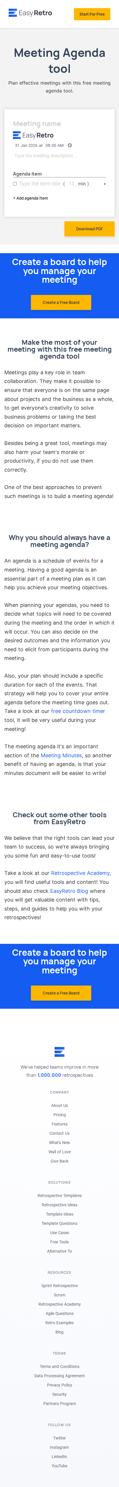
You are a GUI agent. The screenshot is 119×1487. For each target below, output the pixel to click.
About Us (59, 1105)
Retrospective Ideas (59, 1205)
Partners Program (59, 1403)
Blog (59, 1332)
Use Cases (59, 1232)
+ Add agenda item (30, 198)
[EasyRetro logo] (30, 13)
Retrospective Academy (80, 873)
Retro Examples (59, 1322)
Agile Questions (60, 1313)
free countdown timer (78, 711)
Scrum (59, 1295)
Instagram (59, 1447)
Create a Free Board (61, 302)
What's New (59, 1142)
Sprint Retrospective (59, 1285)
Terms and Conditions (59, 1366)
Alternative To (59, 1251)
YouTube (59, 1466)
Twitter (59, 1438)
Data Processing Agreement (59, 1375)
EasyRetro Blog (69, 891)
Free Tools (59, 1242)
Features (60, 1124)
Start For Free (92, 14)
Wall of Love (60, 1152)
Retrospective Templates (60, 1195)
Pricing (59, 1114)
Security (59, 1394)
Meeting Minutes (61, 755)
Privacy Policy (59, 1385)
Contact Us (59, 1133)
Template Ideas (59, 1214)
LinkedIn (59, 1456)
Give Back (59, 1161)
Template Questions (59, 1223)
